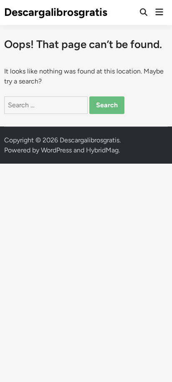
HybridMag (102, 150)
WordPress (56, 150)
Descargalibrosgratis (55, 12)
